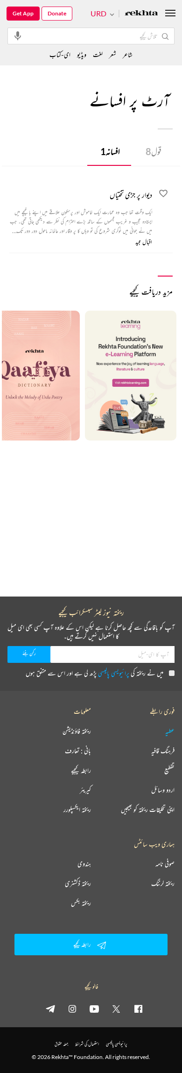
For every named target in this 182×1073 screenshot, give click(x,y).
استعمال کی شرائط (87, 1044)
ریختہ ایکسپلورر (77, 809)
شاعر (128, 54)
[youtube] (94, 1008)
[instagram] (72, 1008)
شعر (112, 54)
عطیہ (170, 731)
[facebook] (138, 1008)
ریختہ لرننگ (163, 883)
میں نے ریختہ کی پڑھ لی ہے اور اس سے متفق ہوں (94, 672)
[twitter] (116, 1008)
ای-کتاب (59, 54)
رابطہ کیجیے (81, 770)
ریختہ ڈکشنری (78, 883)
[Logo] (141, 13)
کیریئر (85, 790)
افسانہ (110, 151)
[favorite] (163, 194)
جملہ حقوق (61, 1044)
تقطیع (169, 770)
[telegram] (50, 1008)
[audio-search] (17, 35)
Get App (23, 13)
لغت (98, 54)
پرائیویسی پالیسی (113, 672)
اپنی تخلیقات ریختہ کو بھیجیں (148, 809)
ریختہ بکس (81, 903)
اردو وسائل (163, 790)
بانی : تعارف (78, 750)
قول (153, 151)
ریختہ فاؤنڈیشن (77, 731)
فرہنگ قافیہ (163, 750)
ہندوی (84, 863)
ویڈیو (81, 54)
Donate (57, 13)
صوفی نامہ (165, 863)
